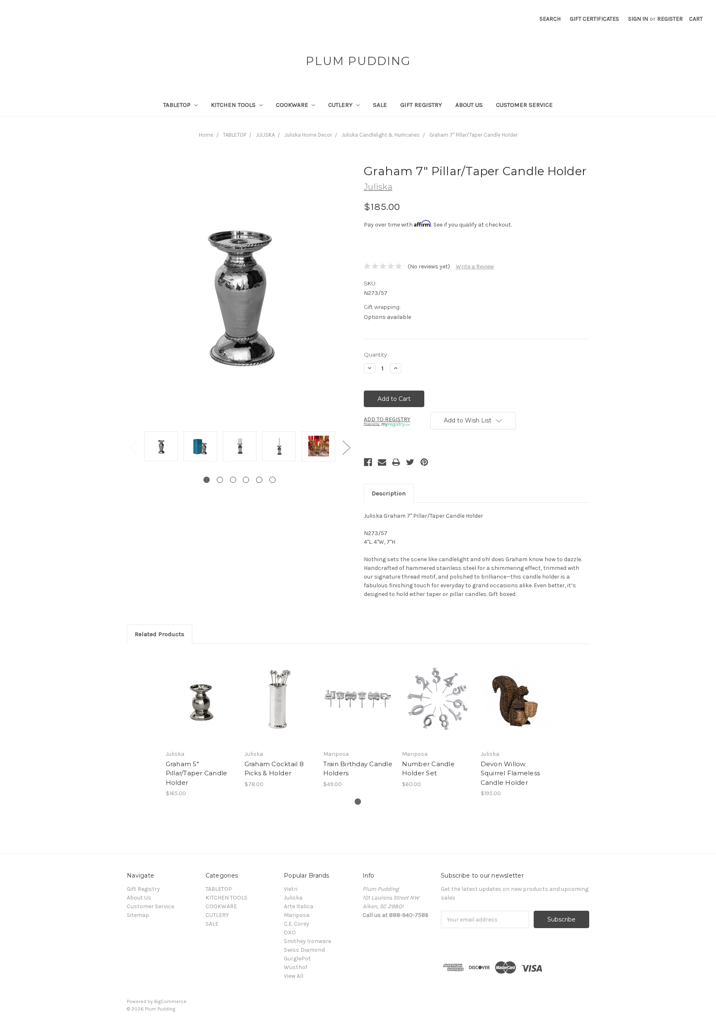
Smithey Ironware (307, 941)
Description (389, 493)
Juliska (293, 897)
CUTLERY (341, 105)
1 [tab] (206, 480)
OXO (290, 932)
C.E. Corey (296, 923)
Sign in (638, 18)
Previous (133, 447)
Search (550, 18)
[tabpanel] (161, 447)
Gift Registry (421, 105)
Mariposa (297, 915)
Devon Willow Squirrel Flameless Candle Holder (510, 773)
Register (670, 18)
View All (293, 975)
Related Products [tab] (159, 634)
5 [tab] (259, 480)
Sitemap (138, 915)
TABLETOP (177, 105)
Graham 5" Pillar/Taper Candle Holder (196, 773)
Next (346, 447)
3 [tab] (233, 480)
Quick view (200, 691)
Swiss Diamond (304, 949)
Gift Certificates (594, 18)
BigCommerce (170, 1001)
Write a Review (475, 266)
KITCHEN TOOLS (234, 105)
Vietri (291, 889)
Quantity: (376, 354)
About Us (469, 105)
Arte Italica (298, 906)
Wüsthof (295, 967)
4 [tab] (246, 480)
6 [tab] (272, 480)
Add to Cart (200, 706)
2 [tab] (220, 480)
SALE (380, 105)
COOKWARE (293, 105)
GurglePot (297, 958)
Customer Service (524, 105)
